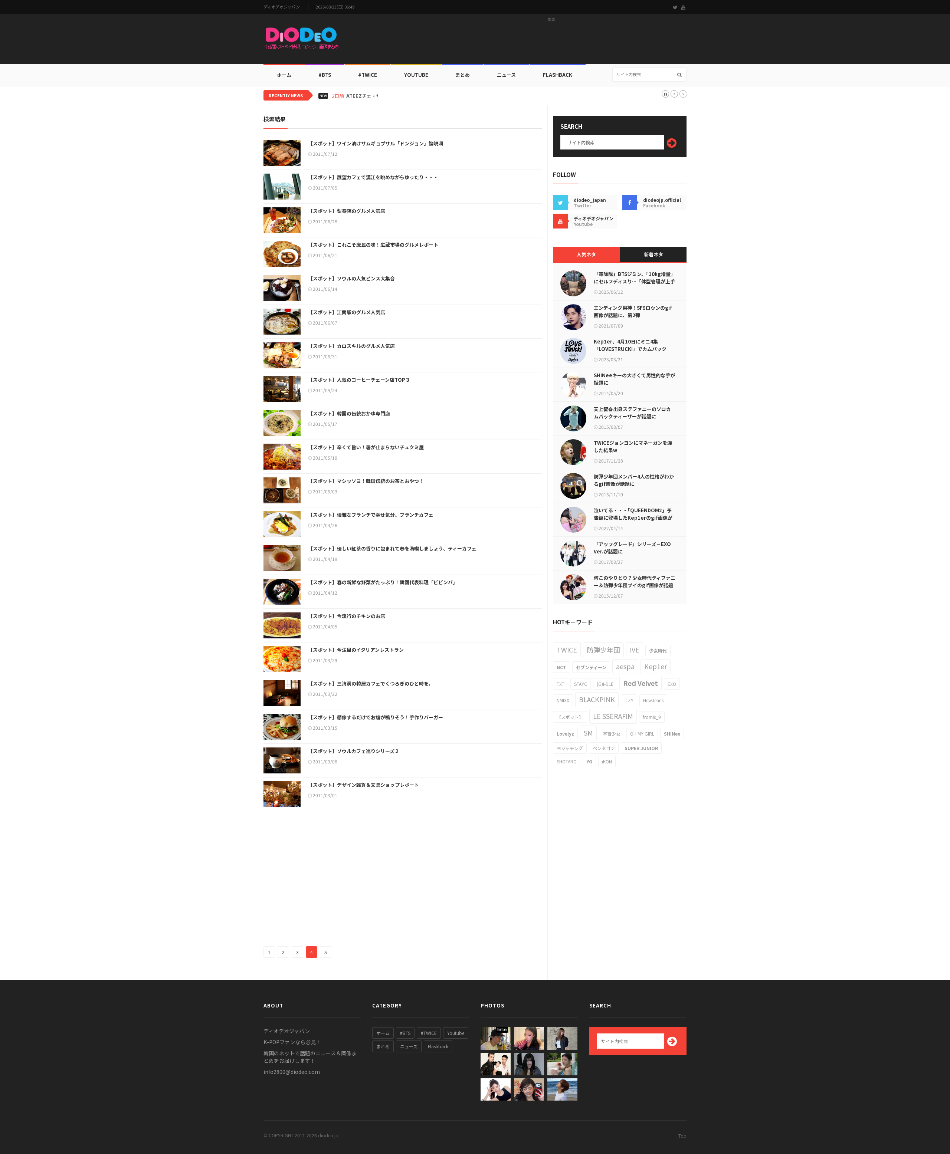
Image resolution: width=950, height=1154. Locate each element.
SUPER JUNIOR (641, 748)
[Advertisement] (551, 41)
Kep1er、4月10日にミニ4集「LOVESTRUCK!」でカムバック (630, 345)
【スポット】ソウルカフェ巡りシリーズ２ (353, 750)
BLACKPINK (597, 699)
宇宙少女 (611, 733)
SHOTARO (567, 761)
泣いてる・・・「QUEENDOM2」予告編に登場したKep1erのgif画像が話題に (633, 518)
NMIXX (563, 700)
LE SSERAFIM (613, 716)
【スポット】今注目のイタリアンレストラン (356, 649)
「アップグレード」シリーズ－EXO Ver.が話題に (632, 547)
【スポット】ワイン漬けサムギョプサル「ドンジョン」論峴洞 (375, 143)
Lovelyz (565, 733)
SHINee (672, 733)
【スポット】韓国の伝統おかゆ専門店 (349, 413)
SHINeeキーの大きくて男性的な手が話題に (634, 379)
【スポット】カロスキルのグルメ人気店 (351, 345)
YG (589, 761)
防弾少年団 (603, 649)
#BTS (324, 74)
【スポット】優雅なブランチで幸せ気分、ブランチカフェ (370, 514)
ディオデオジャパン (281, 7)
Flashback (557, 74)
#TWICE (429, 1033)
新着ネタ (653, 254)
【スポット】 (570, 717)
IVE (634, 649)
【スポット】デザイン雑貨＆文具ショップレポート (363, 784)
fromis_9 (652, 717)
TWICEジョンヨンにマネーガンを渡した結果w (633, 446)
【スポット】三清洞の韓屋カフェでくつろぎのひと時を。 (370, 683)
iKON (607, 761)
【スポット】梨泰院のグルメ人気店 (346, 210)
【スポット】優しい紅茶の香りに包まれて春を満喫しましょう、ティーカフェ (392, 548)
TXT (560, 684)
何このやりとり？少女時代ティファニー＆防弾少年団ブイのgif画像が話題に (634, 585)
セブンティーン (591, 667)
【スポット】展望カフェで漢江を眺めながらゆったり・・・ (373, 177)
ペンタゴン (604, 748)
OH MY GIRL (642, 733)
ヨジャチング (570, 748)
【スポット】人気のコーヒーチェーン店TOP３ (359, 379)
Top (682, 1135)
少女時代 (658, 650)
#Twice (367, 74)
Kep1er (655, 666)
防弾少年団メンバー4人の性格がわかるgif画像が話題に (634, 480)
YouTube (416, 74)
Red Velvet (640, 683)
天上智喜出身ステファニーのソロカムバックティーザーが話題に (632, 412)
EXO (672, 684)
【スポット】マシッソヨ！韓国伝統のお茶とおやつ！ (366, 480)
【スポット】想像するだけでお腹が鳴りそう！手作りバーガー (375, 717)
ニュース (506, 74)
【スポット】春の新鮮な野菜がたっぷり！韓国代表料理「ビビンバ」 (383, 582)
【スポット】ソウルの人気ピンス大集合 (351, 278)
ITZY (629, 700)
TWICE (567, 649)
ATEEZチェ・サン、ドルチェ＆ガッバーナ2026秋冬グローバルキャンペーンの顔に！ (439, 96)
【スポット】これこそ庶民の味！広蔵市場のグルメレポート (373, 244)
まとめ (462, 74)
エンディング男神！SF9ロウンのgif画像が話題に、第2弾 (633, 311)
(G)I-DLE (605, 684)
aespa (625, 666)
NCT (561, 667)
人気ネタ (586, 254)
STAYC (580, 684)
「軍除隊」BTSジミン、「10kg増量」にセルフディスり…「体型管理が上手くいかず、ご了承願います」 (634, 281)
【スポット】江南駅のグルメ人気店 (346, 312)
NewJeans (653, 700)
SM (588, 732)
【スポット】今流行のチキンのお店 (346, 615)
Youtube (455, 1033)
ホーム (284, 74)
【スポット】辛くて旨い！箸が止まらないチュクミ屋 (366, 447)
